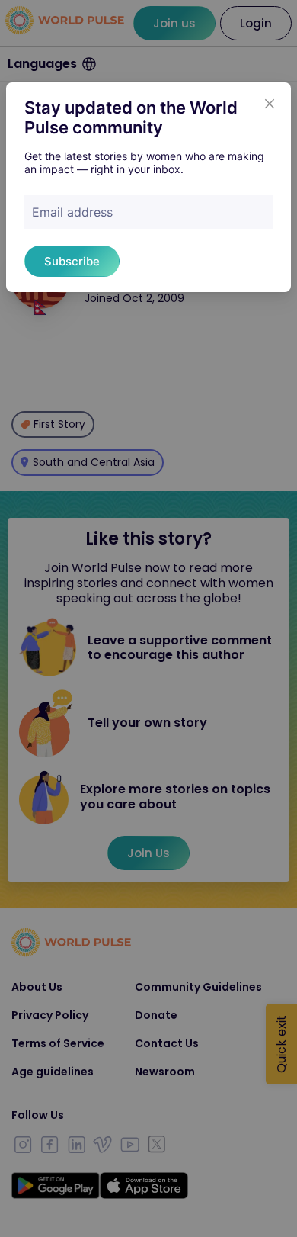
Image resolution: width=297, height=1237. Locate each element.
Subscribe (72, 261)
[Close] (269, 104)
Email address (72, 212)
